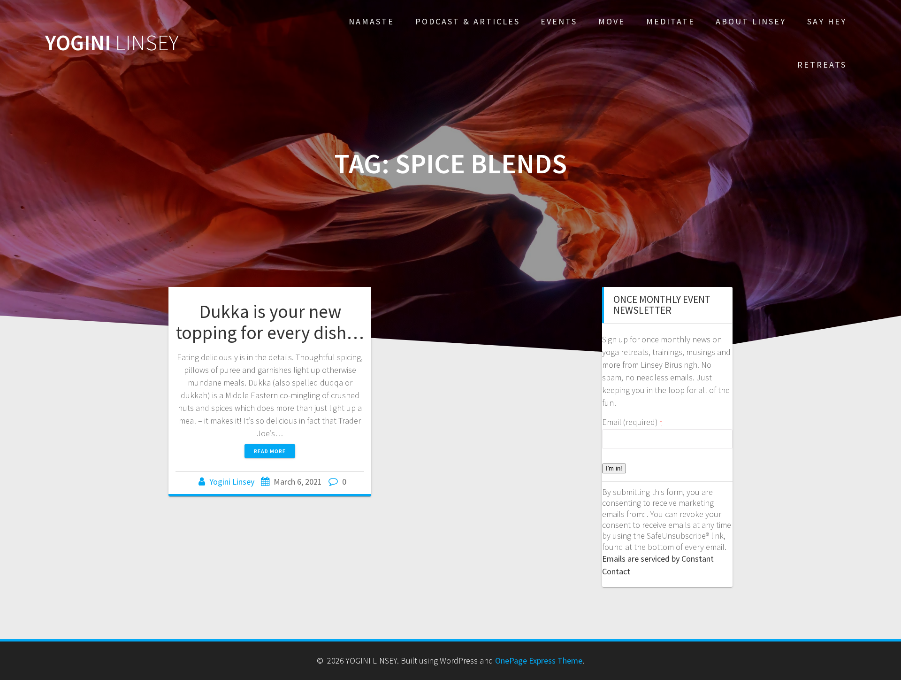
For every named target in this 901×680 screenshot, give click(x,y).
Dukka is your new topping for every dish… (270, 322)
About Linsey (751, 21)
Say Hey (827, 21)
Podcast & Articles (467, 21)
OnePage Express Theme (538, 660)
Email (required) (632, 422)
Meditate (670, 21)
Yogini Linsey (231, 481)
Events (559, 21)
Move (611, 21)
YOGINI (112, 43)
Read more (270, 451)
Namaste (371, 21)
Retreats (822, 64)
